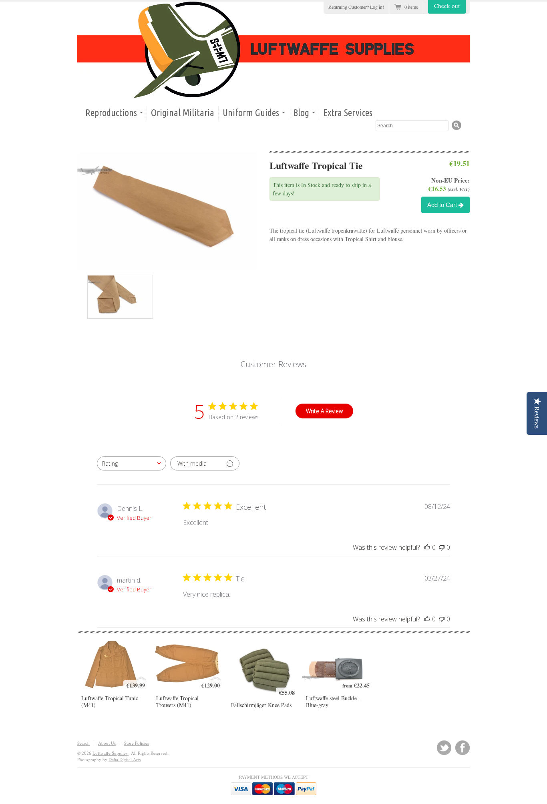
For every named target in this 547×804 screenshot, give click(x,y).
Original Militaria (182, 112)
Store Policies (136, 743)
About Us (107, 743)
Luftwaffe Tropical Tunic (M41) (109, 701)
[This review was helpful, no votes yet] (427, 547)
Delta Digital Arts (125, 759)
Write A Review (324, 411)
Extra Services (347, 112)
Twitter (444, 747)
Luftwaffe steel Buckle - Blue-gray (333, 701)
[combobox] (131, 463)
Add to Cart (443, 204)
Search (83, 743)
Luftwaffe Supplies (111, 753)
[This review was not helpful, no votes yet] (441, 547)
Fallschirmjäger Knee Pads (261, 704)
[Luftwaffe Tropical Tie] (173, 211)
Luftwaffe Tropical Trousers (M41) (177, 701)
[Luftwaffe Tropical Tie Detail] (120, 297)
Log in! (377, 7)
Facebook (462, 747)
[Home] (273, 50)
